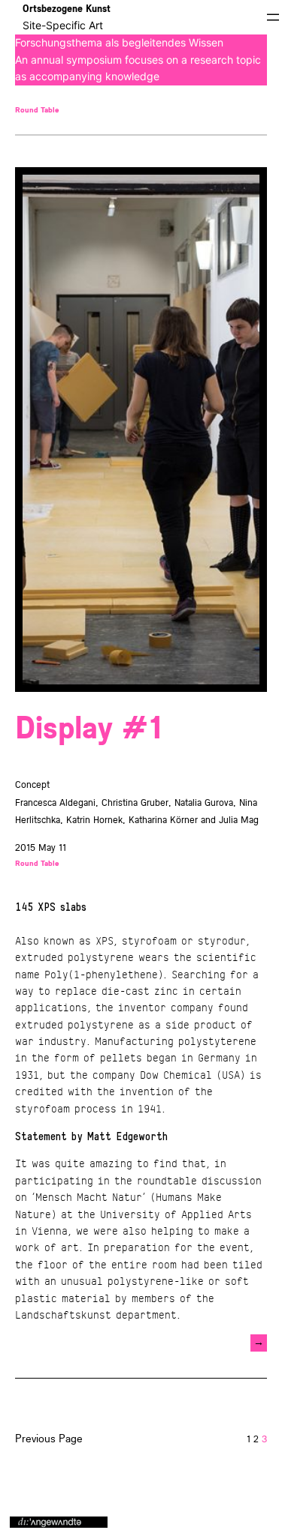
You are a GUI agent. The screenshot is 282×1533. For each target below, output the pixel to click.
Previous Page (49, 1438)
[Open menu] (273, 17)
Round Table (37, 110)
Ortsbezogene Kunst (67, 8)
